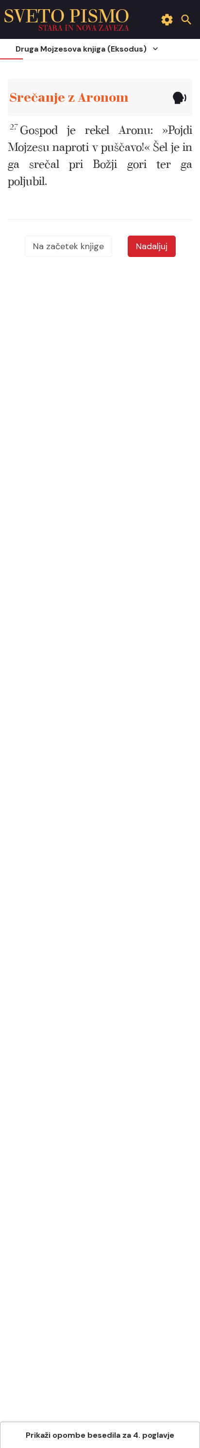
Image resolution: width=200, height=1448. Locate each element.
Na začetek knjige (68, 246)
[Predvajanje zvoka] (179, 98)
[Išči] (186, 19)
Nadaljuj (151, 246)
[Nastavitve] (167, 19)
